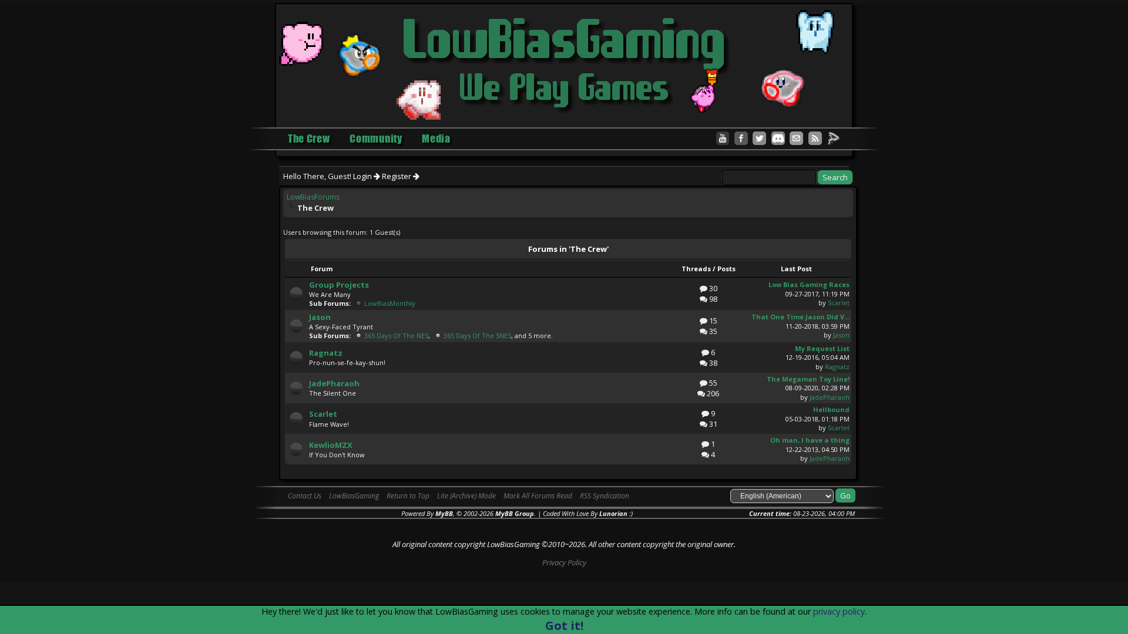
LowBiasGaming (354, 496)
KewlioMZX (330, 445)
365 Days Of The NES (396, 335)
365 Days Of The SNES (477, 335)
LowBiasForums (313, 197)
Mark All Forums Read (537, 496)
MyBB (444, 513)
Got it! (564, 625)
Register (397, 176)
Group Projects (339, 284)
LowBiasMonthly (389, 303)
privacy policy (839, 611)
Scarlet (839, 302)
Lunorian (613, 513)
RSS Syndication (604, 496)
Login (363, 176)
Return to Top (408, 496)
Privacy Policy (564, 562)
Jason (320, 317)
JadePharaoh (334, 383)
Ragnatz (326, 353)
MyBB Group (514, 513)
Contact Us (304, 496)
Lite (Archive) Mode (466, 496)
